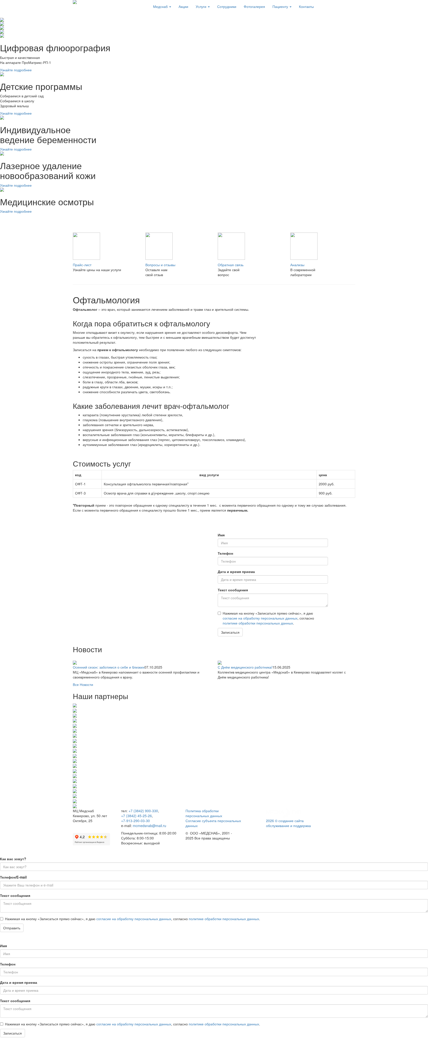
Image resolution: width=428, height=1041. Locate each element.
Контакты (306, 6)
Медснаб (161, 6)
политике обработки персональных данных (258, 623)
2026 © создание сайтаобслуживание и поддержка (288, 823)
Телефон (225, 553)
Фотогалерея (254, 6)
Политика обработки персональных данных (204, 813)
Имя (221, 534)
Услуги (201, 6)
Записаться (230, 632)
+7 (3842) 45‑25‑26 (136, 815)
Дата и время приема (236, 571)
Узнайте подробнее (16, 69)
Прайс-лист (82, 264)
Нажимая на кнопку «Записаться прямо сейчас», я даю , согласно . (268, 618)
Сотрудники (226, 6)
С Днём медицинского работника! (245, 667)
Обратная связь (230, 264)
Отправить (11, 927)
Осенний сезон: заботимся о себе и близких (108, 667)
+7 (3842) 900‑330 (143, 810)
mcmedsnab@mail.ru (149, 825)
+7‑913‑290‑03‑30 (135, 820)
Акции (183, 6)
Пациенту (280, 6)
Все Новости (83, 684)
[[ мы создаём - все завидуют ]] (284, 812)
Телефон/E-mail (13, 877)
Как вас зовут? (13, 858)
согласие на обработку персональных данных (260, 618)
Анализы (297, 264)
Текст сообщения (233, 589)
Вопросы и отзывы (160, 264)
